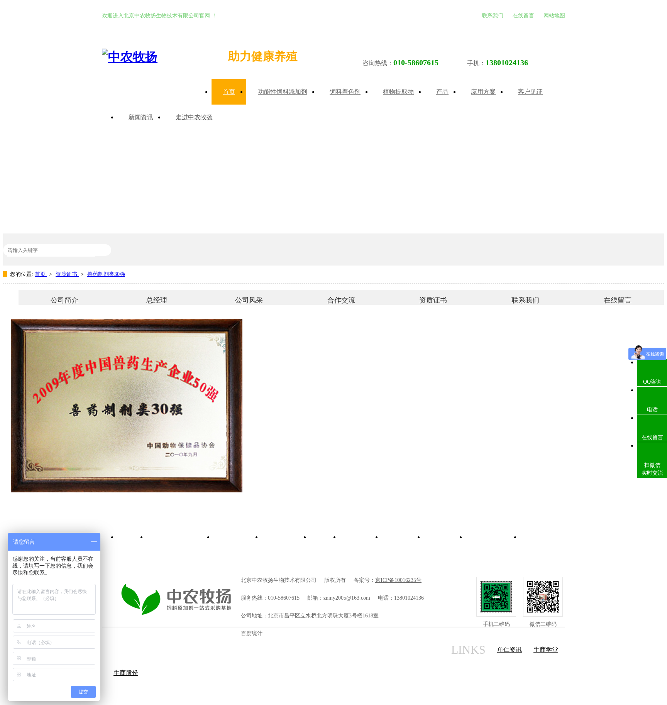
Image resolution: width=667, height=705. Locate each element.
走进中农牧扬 (194, 117)
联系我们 (492, 16)
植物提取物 (398, 91)
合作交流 (341, 300)
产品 (442, 91)
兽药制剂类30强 (106, 274)
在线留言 (523, 16)
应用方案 (483, 91)
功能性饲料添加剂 (282, 91)
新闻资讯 (141, 117)
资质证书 (67, 274)
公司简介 (64, 300)
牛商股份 (125, 672)
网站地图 (554, 16)
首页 (229, 91)
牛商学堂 (545, 649)
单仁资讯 (509, 649)
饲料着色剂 (345, 91)
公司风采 (249, 300)
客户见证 (530, 91)
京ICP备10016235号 (398, 580)
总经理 (156, 300)
